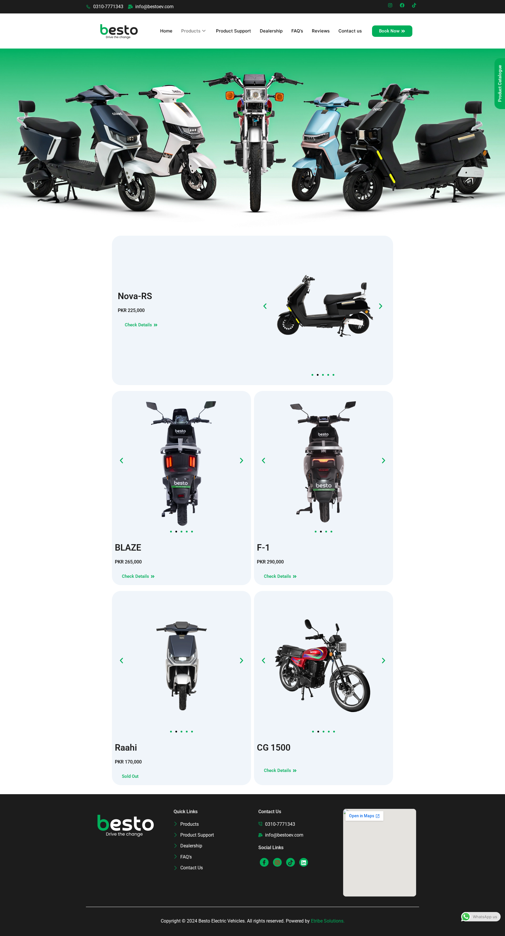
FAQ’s (297, 31)
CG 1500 (273, 747)
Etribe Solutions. (328, 921)
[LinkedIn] (290, 862)
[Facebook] (264, 862)
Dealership (271, 31)
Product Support (233, 31)
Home (166, 31)
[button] (265, 306)
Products (190, 31)
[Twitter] (277, 862)
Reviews (321, 31)
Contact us (350, 31)
